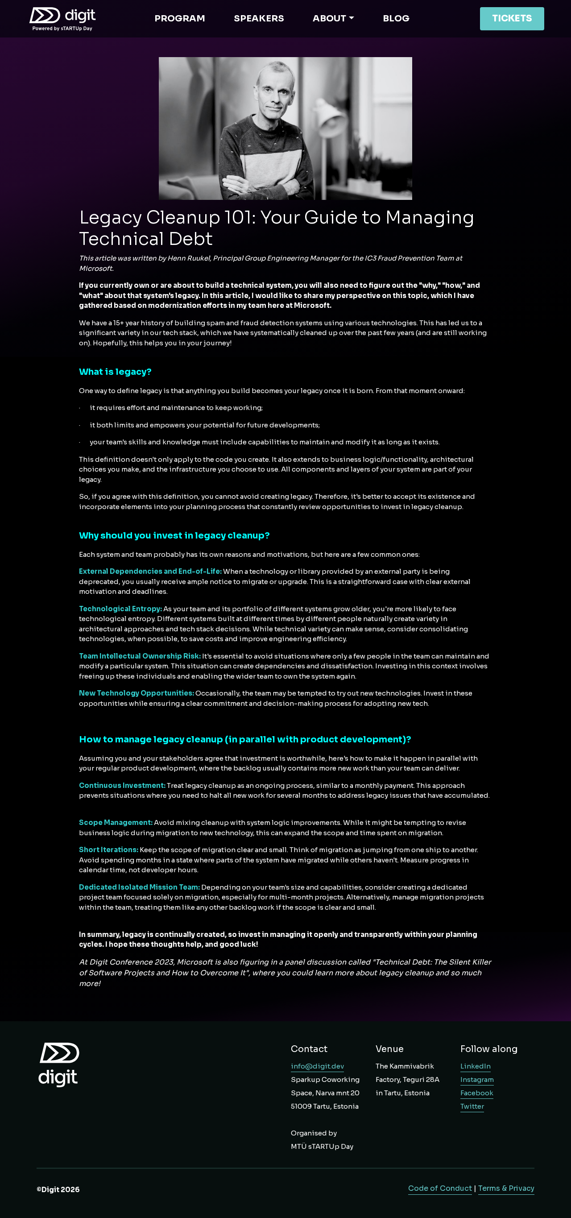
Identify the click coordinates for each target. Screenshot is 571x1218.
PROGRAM (179, 18)
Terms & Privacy (506, 1188)
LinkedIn (475, 1066)
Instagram (477, 1079)
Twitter (472, 1106)
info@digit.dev (317, 1066)
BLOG (396, 18)
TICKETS (512, 18)
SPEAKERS (259, 18)
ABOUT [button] (329, 18)
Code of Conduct (440, 1188)
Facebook (476, 1093)
